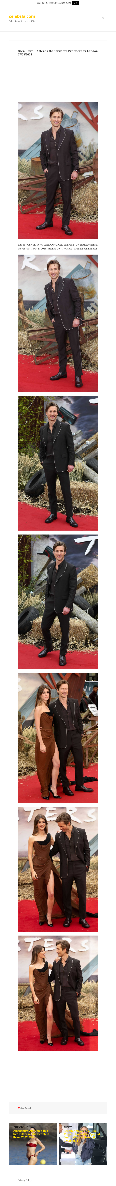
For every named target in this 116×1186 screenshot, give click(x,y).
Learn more (65, 2)
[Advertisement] (58, 79)
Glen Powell (25, 1108)
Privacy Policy (25, 1180)
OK (75, 2)
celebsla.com (22, 16)
